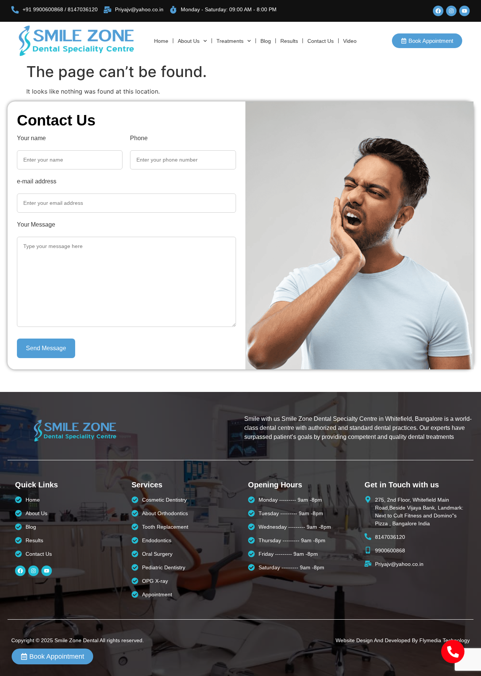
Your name (31, 138)
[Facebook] (438, 11)
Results (289, 41)
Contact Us (320, 41)
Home (161, 41)
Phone (139, 138)
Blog (265, 41)
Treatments (230, 41)
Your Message (36, 225)
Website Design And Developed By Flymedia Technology (403, 640)
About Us (189, 41)
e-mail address (36, 181)
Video (350, 41)
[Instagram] (451, 11)
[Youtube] (464, 11)
